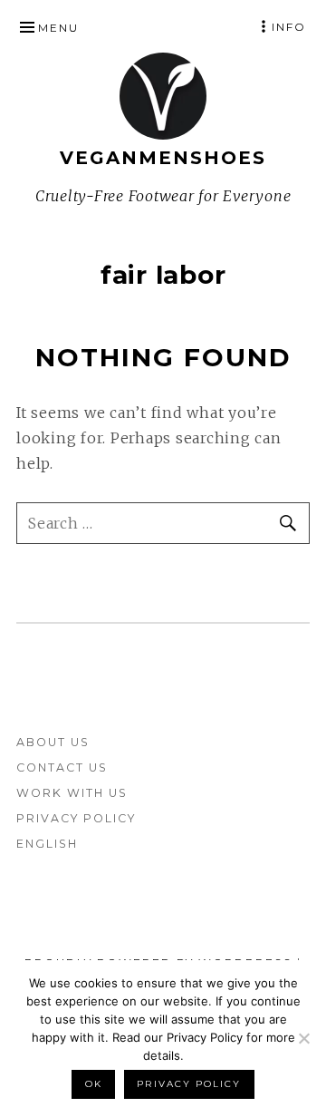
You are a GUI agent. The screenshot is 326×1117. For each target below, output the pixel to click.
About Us (53, 742)
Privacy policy (189, 1084)
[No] (303, 1038)
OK (93, 1084)
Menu (58, 27)
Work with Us (72, 793)
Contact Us (62, 767)
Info (289, 27)
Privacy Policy (76, 818)
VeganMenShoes (163, 158)
